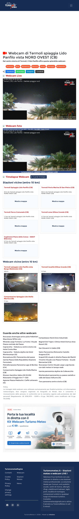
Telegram (30, 71)
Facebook (10, 71)
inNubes (52, 515)
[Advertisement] (39, 33)
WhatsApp (20, 71)
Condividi (39, 71)
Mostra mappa (21, 201)
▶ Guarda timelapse (38, 177)
